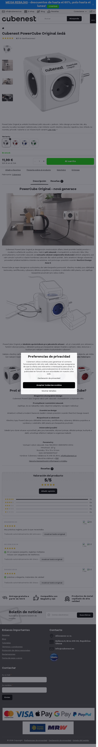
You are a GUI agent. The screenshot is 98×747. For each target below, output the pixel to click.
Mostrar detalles (49, 391)
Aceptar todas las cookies (49, 385)
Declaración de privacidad (49, 378)
